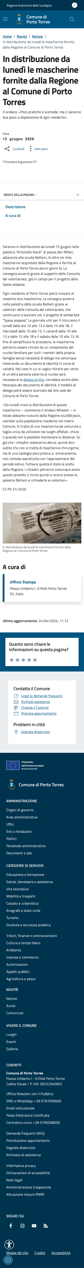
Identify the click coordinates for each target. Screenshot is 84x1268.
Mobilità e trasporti (20, 896)
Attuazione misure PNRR (25, 1194)
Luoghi (11, 1034)
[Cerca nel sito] (72, 19)
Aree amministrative (22, 817)
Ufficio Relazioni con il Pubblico (29, 1093)
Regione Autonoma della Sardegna (29, 5)
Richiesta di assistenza (23, 1155)
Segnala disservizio (20, 1147)
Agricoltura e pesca (20, 978)
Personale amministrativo (25, 845)
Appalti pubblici (18, 971)
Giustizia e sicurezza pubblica (28, 925)
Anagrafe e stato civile (23, 910)
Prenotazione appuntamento (28, 1140)
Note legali (14, 1180)
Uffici (10, 824)
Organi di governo (19, 810)
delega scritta (33, 379)
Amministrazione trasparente (28, 1187)
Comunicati (15, 1013)
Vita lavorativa (17, 889)
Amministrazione (21, 801)
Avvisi (10, 1005)
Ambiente (13, 950)
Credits (39, 1252)
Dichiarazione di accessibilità (28, 1172)
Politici (11, 838)
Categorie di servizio (25, 865)
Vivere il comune (21, 1025)
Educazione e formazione (25, 874)
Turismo (12, 917)
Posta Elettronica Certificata (27, 1115)
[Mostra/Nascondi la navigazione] (5, 19)
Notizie (37, 36)
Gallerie (12, 1049)
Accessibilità (61, 1252)
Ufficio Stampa (23, 582)
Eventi (11, 1041)
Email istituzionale (20, 1108)
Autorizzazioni (17, 964)
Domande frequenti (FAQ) (25, 1133)
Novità (22, 36)
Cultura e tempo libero (23, 942)
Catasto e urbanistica (22, 903)
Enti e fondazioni (19, 831)
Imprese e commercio (22, 957)
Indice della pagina (19, 194)
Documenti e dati (19, 853)
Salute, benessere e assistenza (29, 881)
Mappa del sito (17, 1252)
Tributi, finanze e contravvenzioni (31, 935)
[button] (9, 1244)
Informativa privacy (21, 1165)
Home (7, 36)
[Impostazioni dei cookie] (8, 1259)
